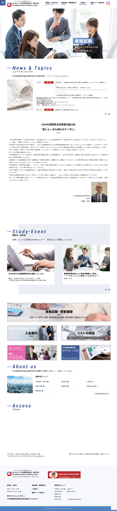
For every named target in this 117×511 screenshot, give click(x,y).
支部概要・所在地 (59, 489)
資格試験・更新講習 (38, 485)
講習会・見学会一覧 (12, 489)
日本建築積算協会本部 (73, 499)
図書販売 (57, 494)
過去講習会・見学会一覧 (13, 491)
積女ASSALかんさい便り (15, 496)
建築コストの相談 (37, 492)
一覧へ (106, 114)
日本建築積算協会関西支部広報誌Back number (21, 499)
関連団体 (57, 496)
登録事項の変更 (70, 491)
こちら (48, 100)
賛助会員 (57, 499)
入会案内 (34, 489)
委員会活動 (57, 491)
